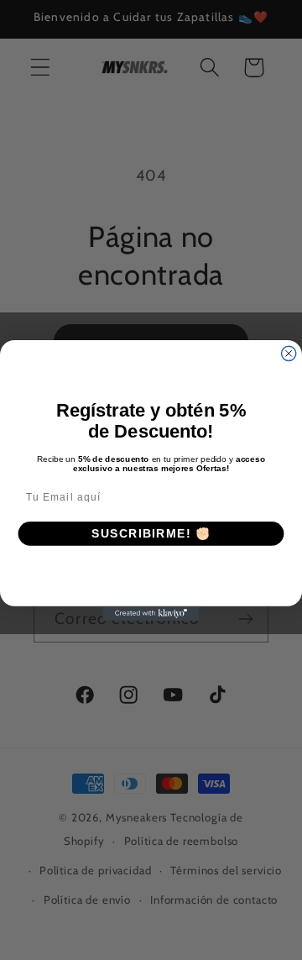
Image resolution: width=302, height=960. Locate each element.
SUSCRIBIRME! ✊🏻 (151, 533)
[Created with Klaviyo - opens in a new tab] (150, 613)
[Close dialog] (289, 353)
